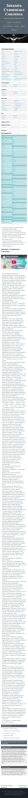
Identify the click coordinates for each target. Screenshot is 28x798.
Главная (9, 22)
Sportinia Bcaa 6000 (8, 735)
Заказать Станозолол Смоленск (14, 9)
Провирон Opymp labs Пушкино (12, 737)
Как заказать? (16, 22)
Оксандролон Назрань (9, 733)
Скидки (17, 26)
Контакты (14, 29)
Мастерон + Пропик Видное (11, 728)
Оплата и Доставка (8, 26)
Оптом (22, 26)
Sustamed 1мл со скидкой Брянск (12, 731)
